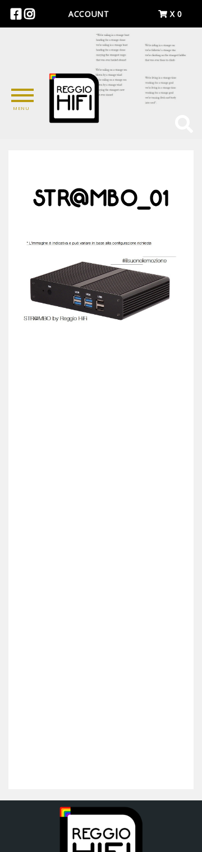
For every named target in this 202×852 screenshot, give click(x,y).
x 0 (174, 13)
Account (88, 13)
